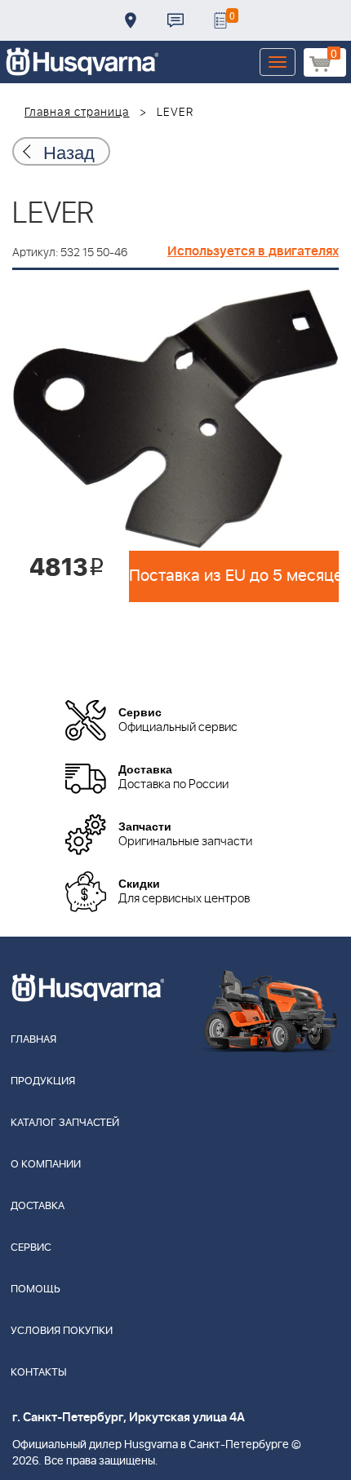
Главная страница (77, 112)
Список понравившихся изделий (220, 20)
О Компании (46, 1164)
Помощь (35, 1289)
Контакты (175, 20)
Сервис (31, 1248)
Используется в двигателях (253, 251)
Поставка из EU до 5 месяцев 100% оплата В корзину (234, 576)
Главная (33, 1040)
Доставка (130, 20)
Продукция (43, 1081)
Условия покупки (62, 1331)
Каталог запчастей (65, 1123)
